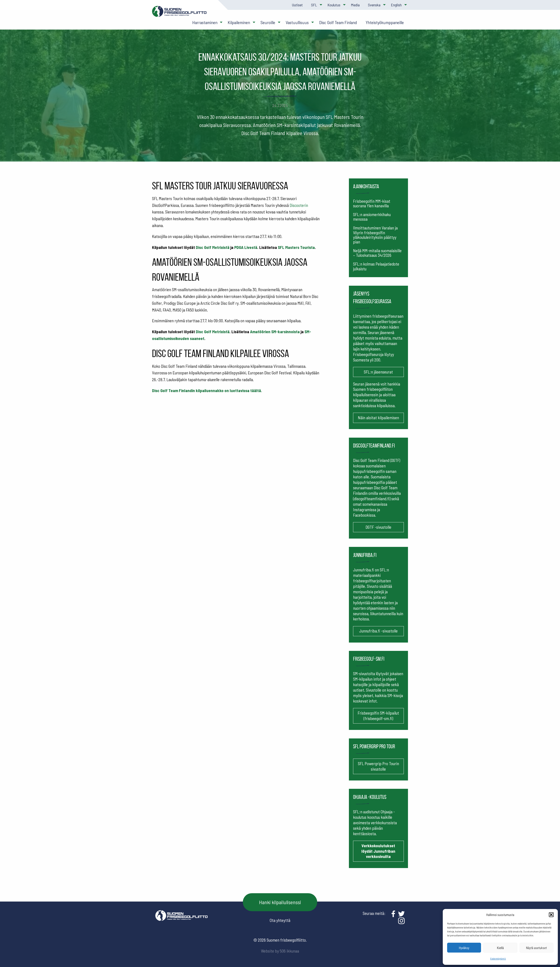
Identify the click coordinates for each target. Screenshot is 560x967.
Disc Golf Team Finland (338, 22)
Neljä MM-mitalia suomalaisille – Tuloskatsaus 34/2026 (377, 253)
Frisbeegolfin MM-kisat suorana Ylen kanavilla (371, 203)
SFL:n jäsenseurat (378, 371)
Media (355, 4)
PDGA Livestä (245, 247)
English (396, 4)
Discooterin (299, 205)
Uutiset (297, 4)
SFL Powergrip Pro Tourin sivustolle (378, 766)
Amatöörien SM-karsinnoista (275, 331)
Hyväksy (464, 948)
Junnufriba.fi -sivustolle (378, 630)
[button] (551, 914)
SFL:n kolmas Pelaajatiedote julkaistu (376, 266)
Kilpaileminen (239, 22)
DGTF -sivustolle (378, 527)
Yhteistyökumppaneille (385, 22)
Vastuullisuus (297, 22)
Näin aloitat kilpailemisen (378, 417)
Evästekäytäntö (498, 958)
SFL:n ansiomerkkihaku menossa (372, 217)
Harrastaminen (204, 22)
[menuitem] (297, 5)
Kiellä (500, 948)
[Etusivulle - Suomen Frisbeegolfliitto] (179, 13)
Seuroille (268, 22)
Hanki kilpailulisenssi (280, 902)
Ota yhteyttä (280, 920)
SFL (314, 4)
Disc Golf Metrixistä (212, 247)
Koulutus (333, 4)
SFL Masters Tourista (296, 247)
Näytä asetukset (536, 948)
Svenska (374, 4)
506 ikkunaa (289, 950)
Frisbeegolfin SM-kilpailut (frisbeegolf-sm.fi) (378, 715)
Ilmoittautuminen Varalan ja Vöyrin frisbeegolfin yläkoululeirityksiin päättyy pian (375, 234)
